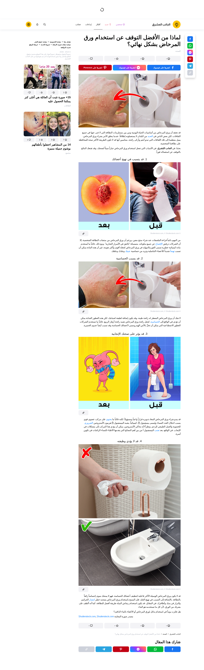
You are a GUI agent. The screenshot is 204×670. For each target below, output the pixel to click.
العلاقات (67, 106)
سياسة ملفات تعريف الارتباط (62, 44)
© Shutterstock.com (171, 233)
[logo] (166, 24)
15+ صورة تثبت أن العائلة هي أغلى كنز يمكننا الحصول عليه (48, 99)
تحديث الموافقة (66, 47)
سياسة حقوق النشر (40, 42)
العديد (150, 136)
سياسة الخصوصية (55, 42)
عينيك (128, 251)
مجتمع (68, 153)
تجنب (157, 430)
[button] (65, 92)
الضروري (88, 423)
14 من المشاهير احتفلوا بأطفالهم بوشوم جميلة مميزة (51, 146)
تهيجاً (172, 251)
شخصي (119, 24)
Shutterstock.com (87, 616)
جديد (107, 24)
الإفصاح (158, 244)
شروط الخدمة (45, 44)
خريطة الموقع (33, 44)
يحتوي (109, 419)
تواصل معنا (67, 42)
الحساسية (155, 322)
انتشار (92, 599)
